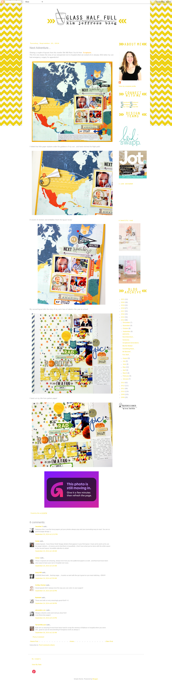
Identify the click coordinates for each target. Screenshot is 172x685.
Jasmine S (39, 526)
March (125, 373)
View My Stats (36, 664)
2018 (123, 308)
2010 (123, 391)
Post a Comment (38, 637)
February (126, 376)
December (126, 322)
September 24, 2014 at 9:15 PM (46, 618)
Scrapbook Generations (131, 343)
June (125, 364)
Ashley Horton (40, 585)
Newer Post (34, 641)
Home (72, 641)
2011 (123, 388)
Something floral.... (129, 349)
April (124, 370)
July (124, 361)
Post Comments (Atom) (47, 645)
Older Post (109, 641)
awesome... (126, 334)
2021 (123, 299)
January (126, 379)
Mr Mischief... (127, 352)
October (126, 328)
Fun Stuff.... (126, 355)
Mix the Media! (127, 346)
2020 (123, 302)
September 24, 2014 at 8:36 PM (46, 603)
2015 (123, 317)
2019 (123, 305)
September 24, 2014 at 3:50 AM (46, 578)
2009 (123, 394)
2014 (123, 320)
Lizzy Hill (38, 572)
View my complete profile (127, 86)
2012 (123, 386)
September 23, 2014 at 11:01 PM (46, 534)
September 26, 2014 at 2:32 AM (46, 632)
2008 (123, 397)
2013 (123, 383)
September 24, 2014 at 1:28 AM (46, 551)
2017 (123, 311)
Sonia (37, 541)
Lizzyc (37, 558)
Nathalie (38, 597)
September (127, 331)
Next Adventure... (128, 337)
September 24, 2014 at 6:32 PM (46, 591)
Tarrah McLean (40, 625)
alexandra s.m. (40, 610)
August (125, 358)
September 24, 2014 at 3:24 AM (46, 566)
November (126, 325)
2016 (123, 314)
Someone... (126, 340)
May (124, 367)
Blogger (95, 679)
